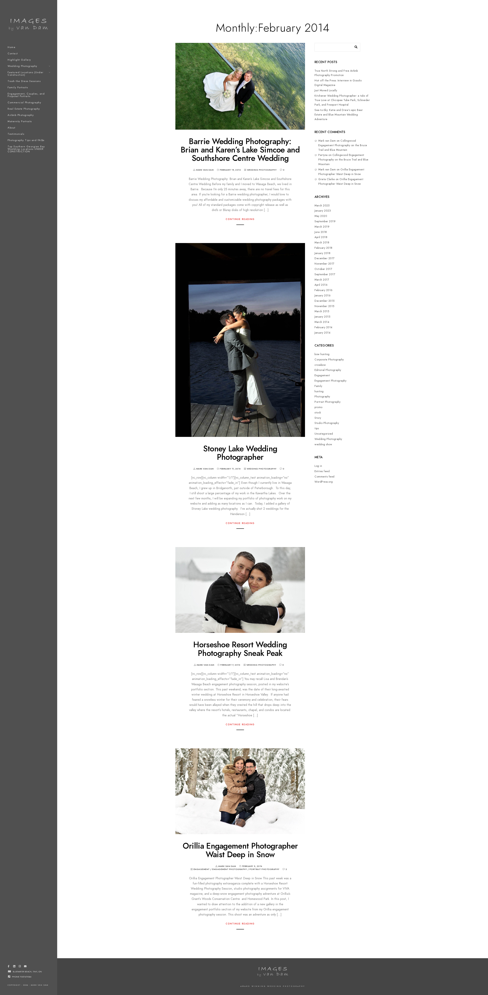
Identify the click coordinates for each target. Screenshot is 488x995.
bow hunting (322, 354)
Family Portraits (18, 87)
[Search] (354, 46)
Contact (13, 53)
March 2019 (322, 227)
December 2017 (325, 258)
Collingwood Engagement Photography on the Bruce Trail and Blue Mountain (342, 145)
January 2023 (323, 211)
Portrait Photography (264, 869)
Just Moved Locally (326, 90)
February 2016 (324, 290)
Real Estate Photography (24, 109)
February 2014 (323, 327)
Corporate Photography (329, 359)
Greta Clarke (326, 179)
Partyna (323, 155)
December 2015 (325, 301)
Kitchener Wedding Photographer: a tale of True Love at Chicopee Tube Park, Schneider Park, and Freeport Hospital (342, 100)
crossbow (320, 365)
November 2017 (324, 264)
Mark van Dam (327, 141)
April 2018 (321, 237)
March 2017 (322, 280)
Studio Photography (327, 423)
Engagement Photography (229, 869)
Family (318, 386)
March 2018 (322, 242)
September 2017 (325, 274)
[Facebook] (8, 967)
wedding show (323, 444)
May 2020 (321, 216)
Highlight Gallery (19, 60)
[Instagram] (20, 967)
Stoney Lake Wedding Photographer (240, 453)
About (11, 127)
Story (318, 418)
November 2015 (325, 306)
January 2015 (322, 317)
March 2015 (322, 311)
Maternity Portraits (20, 121)
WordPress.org (324, 482)
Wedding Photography (22, 66)
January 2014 (322, 333)
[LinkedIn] (14, 967)
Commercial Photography (24, 102)
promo (319, 407)
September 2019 (325, 221)
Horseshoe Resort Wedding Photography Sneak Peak (240, 649)
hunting (319, 391)
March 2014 (322, 322)
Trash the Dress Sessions (24, 81)
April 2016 (321, 285)
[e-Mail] (25, 967)
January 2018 (322, 253)
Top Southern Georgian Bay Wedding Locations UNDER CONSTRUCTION (26, 149)
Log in (318, 466)
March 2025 (322, 205)
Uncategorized (324, 434)
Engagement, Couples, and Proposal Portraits (26, 95)
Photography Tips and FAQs (26, 140)
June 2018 (321, 232)
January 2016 (323, 295)
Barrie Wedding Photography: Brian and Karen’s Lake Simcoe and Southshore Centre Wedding (240, 150)
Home (11, 47)
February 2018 (323, 248)
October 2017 (323, 269)
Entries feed (322, 471)
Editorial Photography (328, 370)
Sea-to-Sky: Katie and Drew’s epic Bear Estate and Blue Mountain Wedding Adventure (339, 114)
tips (317, 428)
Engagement (201, 869)
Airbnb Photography (21, 115)
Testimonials (16, 134)
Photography (322, 396)
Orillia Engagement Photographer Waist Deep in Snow (240, 850)
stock (318, 412)
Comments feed (325, 476)
